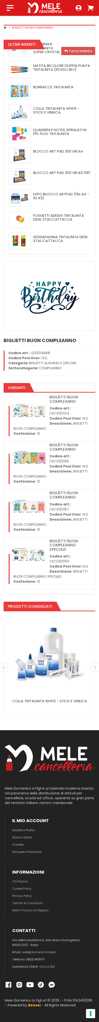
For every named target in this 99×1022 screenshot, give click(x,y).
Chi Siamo (20, 881)
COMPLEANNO (50, 368)
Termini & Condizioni (27, 903)
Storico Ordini (22, 837)
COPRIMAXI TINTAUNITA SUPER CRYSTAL (46, 47)
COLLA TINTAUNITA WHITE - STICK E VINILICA (56, 110)
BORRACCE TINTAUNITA (53, 86)
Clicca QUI (47, 967)
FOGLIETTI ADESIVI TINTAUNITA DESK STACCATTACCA (58, 217)
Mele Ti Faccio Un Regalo (30, 910)
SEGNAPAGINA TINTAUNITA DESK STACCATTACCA (60, 238)
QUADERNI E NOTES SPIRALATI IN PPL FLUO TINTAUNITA (60, 131)
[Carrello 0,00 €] (90, 8)
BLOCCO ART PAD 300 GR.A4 (58, 151)
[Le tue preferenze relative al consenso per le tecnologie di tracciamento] (90, 1013)
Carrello (18, 845)
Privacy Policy (22, 896)
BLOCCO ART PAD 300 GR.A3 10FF (61, 172)
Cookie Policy (21, 889)
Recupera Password (27, 852)
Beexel (34, 1005)
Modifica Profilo (23, 830)
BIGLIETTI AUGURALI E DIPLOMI (52, 363)
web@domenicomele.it (39, 952)
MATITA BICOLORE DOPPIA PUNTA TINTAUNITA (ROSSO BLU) (61, 67)
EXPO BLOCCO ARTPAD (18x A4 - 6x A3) (61, 196)
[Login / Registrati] (78, 8)
